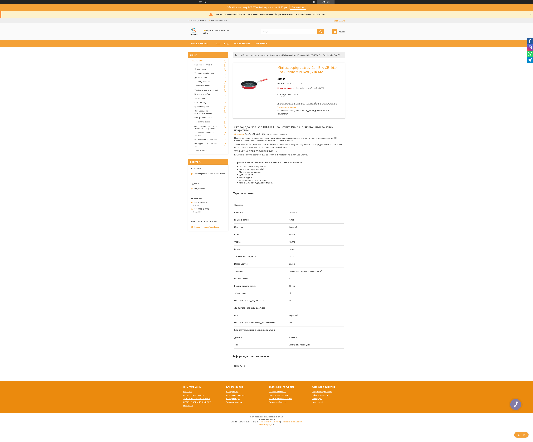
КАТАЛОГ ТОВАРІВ (199, 44)
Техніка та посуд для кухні (206, 90)
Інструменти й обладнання (205, 139)
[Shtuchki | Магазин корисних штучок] (194, 37)
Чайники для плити (320, 395)
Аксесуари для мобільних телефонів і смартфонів (205, 127)
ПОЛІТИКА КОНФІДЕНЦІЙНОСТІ (197, 402)
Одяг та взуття (200, 150)
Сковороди (275, 55)
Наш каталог (197, 61)
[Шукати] (320, 31)
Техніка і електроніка (203, 86)
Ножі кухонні (317, 402)
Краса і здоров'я (201, 107)
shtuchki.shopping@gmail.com (206, 227)
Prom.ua (279, 417)
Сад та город (200, 103)
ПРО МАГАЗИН (261, 44)
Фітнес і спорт (200, 69)
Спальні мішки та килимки (280, 399)
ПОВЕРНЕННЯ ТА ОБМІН (194, 395)
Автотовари (199, 98)
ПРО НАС (187, 392)
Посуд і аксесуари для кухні (255, 55)
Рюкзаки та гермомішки (279, 395)
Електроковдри (233, 399)
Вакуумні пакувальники (322, 392)
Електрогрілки (232, 392)
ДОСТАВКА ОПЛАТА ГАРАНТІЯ (196, 399)
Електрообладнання (203, 117)
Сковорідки (317, 399)
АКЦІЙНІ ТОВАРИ (242, 44)
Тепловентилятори (234, 402)
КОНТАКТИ (188, 406)
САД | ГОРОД (222, 44)
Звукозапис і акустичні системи (204, 134)
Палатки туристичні (277, 392)
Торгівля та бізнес (202, 122)
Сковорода (239, 134)
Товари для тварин (202, 82)
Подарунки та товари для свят (205, 145)
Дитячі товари (200, 77)
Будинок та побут (202, 94)
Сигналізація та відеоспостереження (203, 112)
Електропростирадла (235, 395)
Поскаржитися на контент (270, 422)
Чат (523, 435)
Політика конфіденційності (291, 422)
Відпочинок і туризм (203, 65)
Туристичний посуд (277, 402)
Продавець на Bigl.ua (266, 419)
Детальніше (298, 7)
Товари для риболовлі (204, 73)
